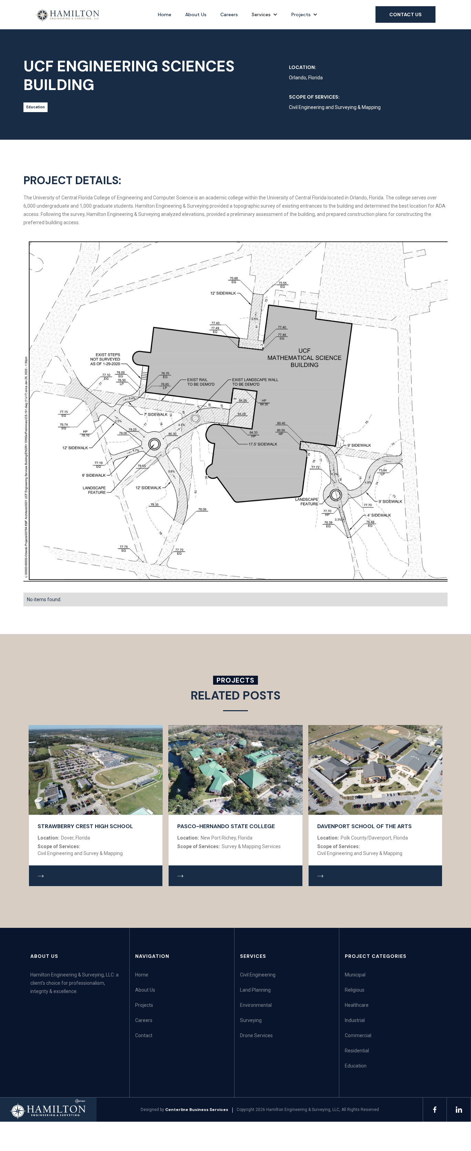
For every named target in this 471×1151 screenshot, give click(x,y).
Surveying (251, 1020)
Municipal (355, 975)
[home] (68, 15)
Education (356, 1066)
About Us (196, 14)
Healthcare (357, 1005)
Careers (229, 14)
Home (164, 14)
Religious (354, 990)
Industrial (355, 1020)
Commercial (358, 1035)
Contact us (405, 14)
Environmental (256, 1005)
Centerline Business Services (196, 1109)
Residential (357, 1050)
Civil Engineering (257, 975)
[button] (264, 14)
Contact (143, 1035)
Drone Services (256, 1035)
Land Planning (255, 990)
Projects (301, 14)
